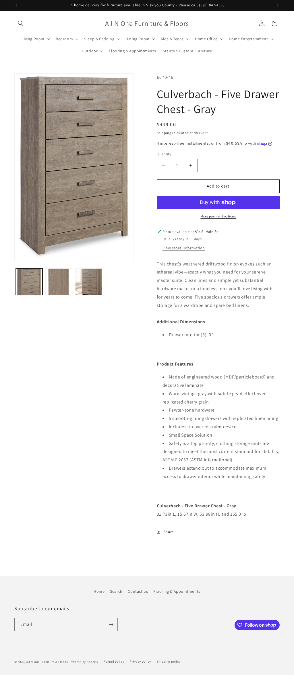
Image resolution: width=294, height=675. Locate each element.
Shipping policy (169, 661)
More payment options (218, 216)
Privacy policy (140, 661)
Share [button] (168, 531)
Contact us (138, 591)
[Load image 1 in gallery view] (29, 281)
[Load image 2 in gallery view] (58, 281)
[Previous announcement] (16, 5)
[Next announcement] (277, 5)
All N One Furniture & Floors (47, 662)
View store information (184, 248)
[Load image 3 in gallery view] (88, 281)
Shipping (164, 133)
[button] (20, 23)
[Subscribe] (111, 624)
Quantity (164, 154)
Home (99, 591)
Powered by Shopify (83, 662)
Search (116, 591)
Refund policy (114, 661)
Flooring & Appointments (176, 591)
